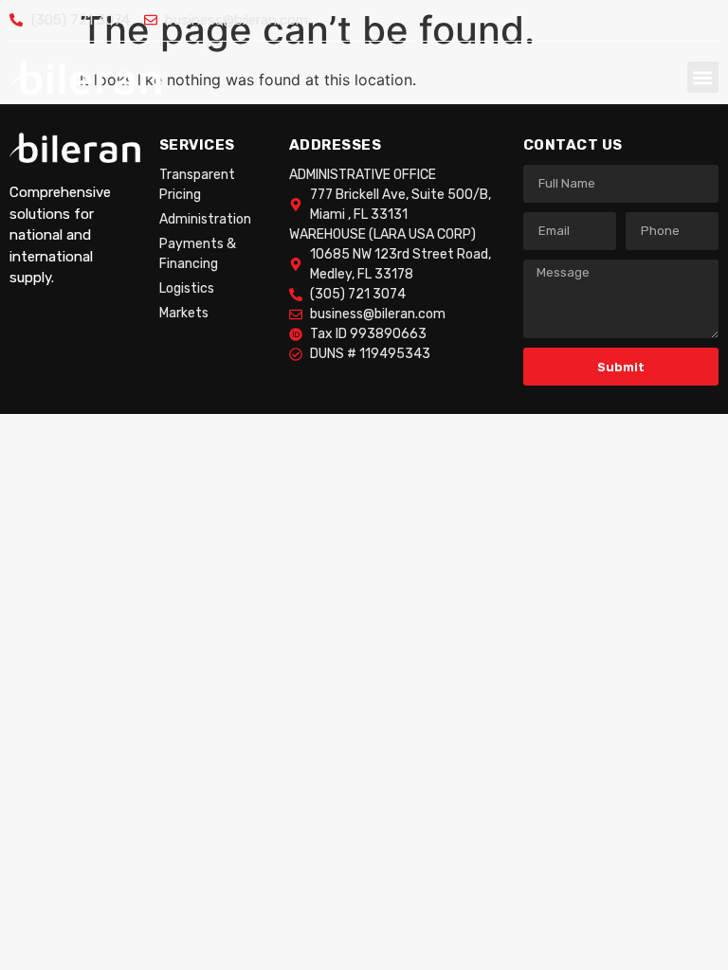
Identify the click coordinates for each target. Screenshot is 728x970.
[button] (703, 77)
